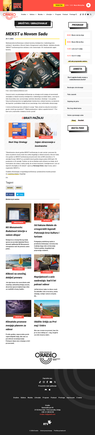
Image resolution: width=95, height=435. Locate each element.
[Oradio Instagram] (83, 14)
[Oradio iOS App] (49, 390)
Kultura (32, 14)
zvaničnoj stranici (13, 174)
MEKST (18, 188)
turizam (10, 188)
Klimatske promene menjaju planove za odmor (16, 325)
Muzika (40, 14)
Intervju (47, 220)
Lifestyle (49, 14)
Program (58, 14)
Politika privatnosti (60, 430)
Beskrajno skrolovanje (75, 87)
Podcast (65, 14)
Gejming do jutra (73, 101)
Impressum (71, 398)
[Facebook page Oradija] (85, 14)
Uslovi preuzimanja (46, 430)
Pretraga (73, 14)
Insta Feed (77, 128)
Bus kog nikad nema (74, 108)
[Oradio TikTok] (80, 14)
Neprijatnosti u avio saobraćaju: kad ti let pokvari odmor (45, 280)
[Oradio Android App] (46, 390)
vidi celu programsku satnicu (77, 61)
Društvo (23, 14)
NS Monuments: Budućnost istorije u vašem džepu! (16, 231)
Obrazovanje (19, 137)
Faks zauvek (71, 94)
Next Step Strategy (18, 142)
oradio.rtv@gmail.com (47, 414)
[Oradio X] (90, 14)
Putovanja (18, 269)
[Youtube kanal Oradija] (87, 14)
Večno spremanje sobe (75, 115)
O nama (79, 398)
